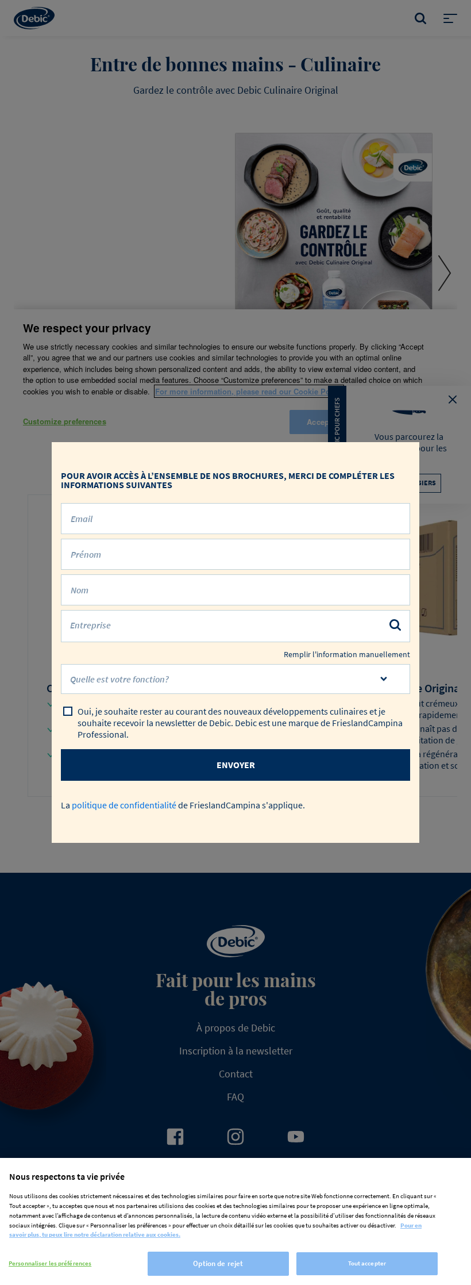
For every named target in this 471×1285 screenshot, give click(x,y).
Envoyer (236, 764)
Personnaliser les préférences (50, 1263)
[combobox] (235, 679)
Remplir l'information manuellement (347, 654)
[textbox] (227, 683)
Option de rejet (218, 1263)
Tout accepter (367, 1263)
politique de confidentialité (124, 805)
